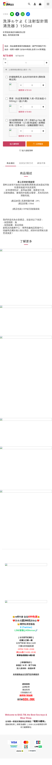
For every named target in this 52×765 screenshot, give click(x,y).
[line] (12, 14)
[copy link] (28, 14)
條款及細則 (21, 724)
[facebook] (17, 14)
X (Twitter (25, 627)
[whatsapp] (23, 14)
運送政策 (26, 689)
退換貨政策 (10, 724)
